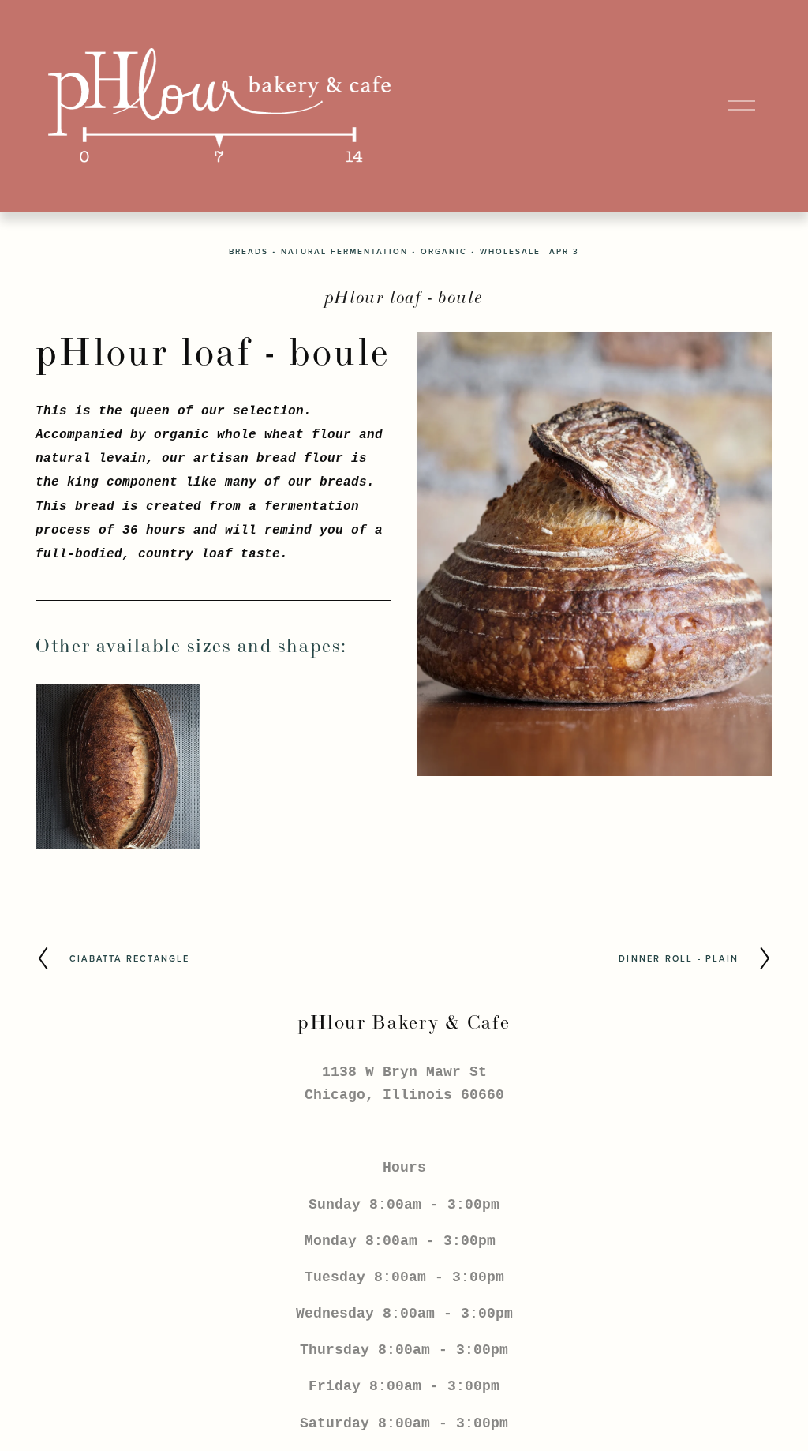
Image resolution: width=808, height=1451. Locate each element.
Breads (248, 251)
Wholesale (510, 251)
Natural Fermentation (344, 251)
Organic (444, 251)
